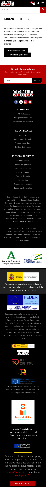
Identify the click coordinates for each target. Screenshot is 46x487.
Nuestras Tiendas (23, 172)
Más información (15, 472)
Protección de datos (23, 143)
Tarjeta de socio (23, 176)
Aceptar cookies (22, 483)
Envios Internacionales (23, 168)
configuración (22, 475)
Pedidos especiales (23, 164)
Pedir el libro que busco (17, 54)
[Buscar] (43, 10)
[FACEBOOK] (16, 102)
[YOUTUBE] (30, 102)
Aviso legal (23, 135)
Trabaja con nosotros (23, 184)
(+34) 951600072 (23, 114)
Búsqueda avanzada (16, 50)
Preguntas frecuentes (23, 188)
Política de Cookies (23, 147)
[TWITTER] (21, 102)
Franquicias (23, 180)
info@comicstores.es (23, 118)
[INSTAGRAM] (25, 102)
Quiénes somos (23, 160)
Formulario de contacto (23, 121)
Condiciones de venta (23, 139)
